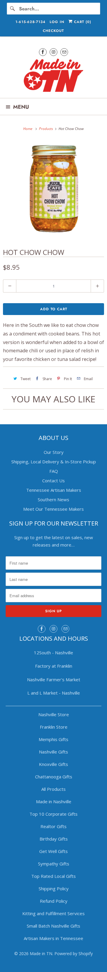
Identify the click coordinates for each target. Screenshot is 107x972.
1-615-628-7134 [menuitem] (30, 22)
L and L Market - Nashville (53, 693)
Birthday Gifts (54, 839)
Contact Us (53, 480)
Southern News (53, 499)
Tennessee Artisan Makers (53, 490)
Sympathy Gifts (53, 864)
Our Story (54, 452)
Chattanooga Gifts (53, 777)
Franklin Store (53, 727)
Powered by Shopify (73, 953)
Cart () (82, 22)
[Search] (13, 9)
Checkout (53, 30)
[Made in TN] (53, 76)
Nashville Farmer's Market (53, 679)
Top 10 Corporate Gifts (53, 814)
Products (46, 128)
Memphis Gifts (53, 739)
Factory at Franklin (53, 666)
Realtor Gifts (53, 826)
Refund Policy (53, 901)
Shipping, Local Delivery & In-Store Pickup (53, 462)
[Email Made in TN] (64, 52)
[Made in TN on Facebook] (43, 52)
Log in (57, 22)
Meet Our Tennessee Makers (53, 509)
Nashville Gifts (53, 752)
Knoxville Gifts (53, 764)
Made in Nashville (53, 801)
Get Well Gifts (53, 851)
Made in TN (41, 953)
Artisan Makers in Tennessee (53, 938)
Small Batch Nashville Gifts (53, 926)
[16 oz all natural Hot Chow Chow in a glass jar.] (53, 189)
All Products (53, 789)
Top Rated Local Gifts (53, 876)
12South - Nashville (53, 653)
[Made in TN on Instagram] (53, 52)
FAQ (53, 471)
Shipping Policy (54, 888)
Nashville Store (53, 714)
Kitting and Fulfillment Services (53, 913)
